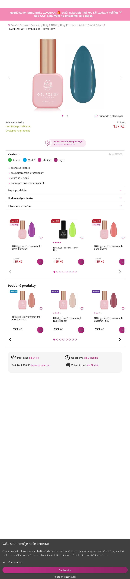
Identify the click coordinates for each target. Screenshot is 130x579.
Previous (9, 77)
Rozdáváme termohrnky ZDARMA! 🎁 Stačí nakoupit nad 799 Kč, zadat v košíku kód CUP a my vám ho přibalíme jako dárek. (64, 14)
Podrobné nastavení (65, 576)
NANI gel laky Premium (63, 25)
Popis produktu (17, 190)
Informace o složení (19, 206)
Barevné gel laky (40, 25)
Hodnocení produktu (20, 198)
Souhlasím (65, 570)
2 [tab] (67, 115)
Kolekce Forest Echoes (91, 25)
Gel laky (24, 25)
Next (121, 77)
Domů (13, 25)
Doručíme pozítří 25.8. (18, 126)
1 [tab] (62, 115)
